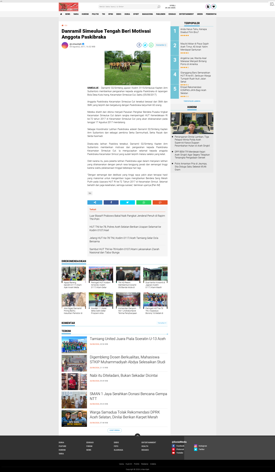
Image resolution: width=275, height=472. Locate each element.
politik (95, 14)
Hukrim (129, 464)
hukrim (85, 14)
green (200, 14)
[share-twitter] (145, 45)
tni (103, 14)
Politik (136, 464)
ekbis (118, 14)
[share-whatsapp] (151, 45)
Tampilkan (161, 323)
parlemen (160, 14)
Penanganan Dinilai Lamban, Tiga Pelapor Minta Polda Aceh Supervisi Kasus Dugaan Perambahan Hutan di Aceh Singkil (192, 141)
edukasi (172, 14)
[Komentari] (160, 202)
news (67, 14)
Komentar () (161, 45)
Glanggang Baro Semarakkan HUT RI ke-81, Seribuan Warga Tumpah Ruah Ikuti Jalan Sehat (195, 77)
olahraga (118, 450)
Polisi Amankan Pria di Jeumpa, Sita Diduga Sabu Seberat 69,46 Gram (191, 166)
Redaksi (144, 464)
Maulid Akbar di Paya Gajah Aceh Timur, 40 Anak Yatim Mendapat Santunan (194, 46)
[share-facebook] (139, 45)
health (145, 446)
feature (62, 446)
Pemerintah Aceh (214, 14)
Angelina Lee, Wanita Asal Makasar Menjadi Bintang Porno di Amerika (193, 61)
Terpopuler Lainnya (192, 101)
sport (136, 14)
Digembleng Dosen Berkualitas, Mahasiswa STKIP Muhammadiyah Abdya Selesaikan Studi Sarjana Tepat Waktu (127, 362)
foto (116, 446)
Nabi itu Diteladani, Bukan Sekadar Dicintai (124, 375)
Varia (121, 464)
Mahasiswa (147, 14)
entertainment (186, 14)
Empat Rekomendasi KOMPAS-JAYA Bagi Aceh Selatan (193, 90)
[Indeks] (208, 6)
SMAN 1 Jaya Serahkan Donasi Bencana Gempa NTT (128, 396)
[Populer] (213, 6)
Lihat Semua (115, 430)
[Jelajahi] (271, 4)
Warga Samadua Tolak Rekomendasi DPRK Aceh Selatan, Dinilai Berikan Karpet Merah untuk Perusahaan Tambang (125, 417)
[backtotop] (137, 436)
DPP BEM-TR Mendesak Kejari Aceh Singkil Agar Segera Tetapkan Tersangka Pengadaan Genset (192, 154)
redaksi (145, 450)
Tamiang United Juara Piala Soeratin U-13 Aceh (128, 339)
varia (75, 14)
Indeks (153, 464)
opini (110, 14)
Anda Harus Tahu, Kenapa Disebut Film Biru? (193, 31)
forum (89, 446)
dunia (127, 14)
